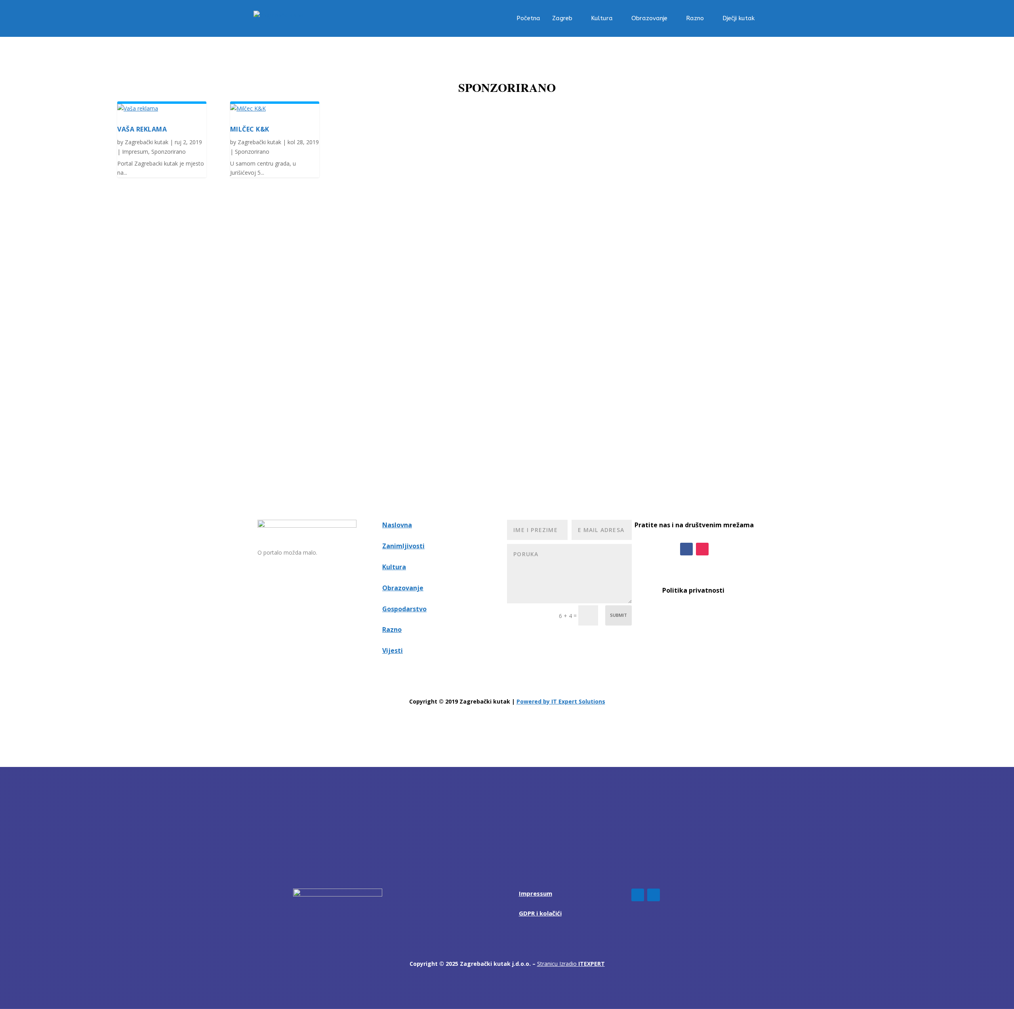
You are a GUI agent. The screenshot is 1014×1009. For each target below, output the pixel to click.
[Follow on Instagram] (702, 549)
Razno (695, 18)
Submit (618, 615)
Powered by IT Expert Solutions (561, 701)
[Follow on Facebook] (686, 549)
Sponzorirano (168, 151)
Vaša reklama (142, 129)
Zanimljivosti (403, 546)
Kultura (602, 18)
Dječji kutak (738, 18)
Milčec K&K (249, 129)
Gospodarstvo (404, 609)
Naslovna (397, 525)
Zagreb (562, 18)
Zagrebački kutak (146, 142)
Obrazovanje (649, 18)
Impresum (135, 151)
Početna (528, 18)
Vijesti (392, 650)
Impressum (535, 893)
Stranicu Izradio (571, 963)
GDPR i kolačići (540, 913)
